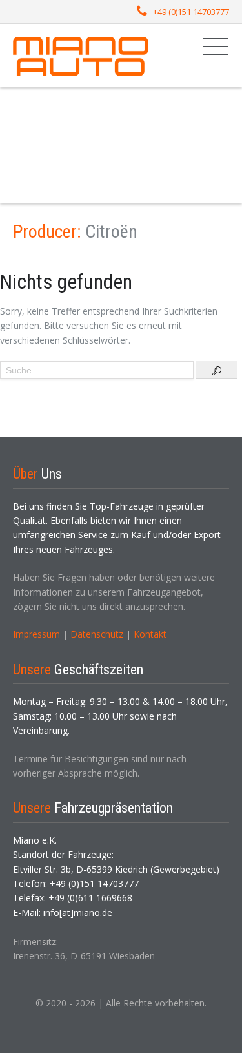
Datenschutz (96, 634)
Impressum (36, 634)
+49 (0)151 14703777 (191, 11)
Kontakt (150, 634)
